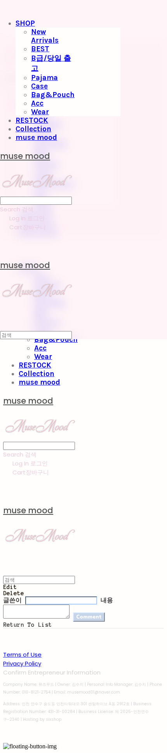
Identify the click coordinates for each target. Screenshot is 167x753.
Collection (33, 129)
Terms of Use (22, 654)
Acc (37, 103)
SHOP (25, 23)
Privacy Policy (22, 663)
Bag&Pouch (53, 95)
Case (39, 86)
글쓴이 (12, 600)
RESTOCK (32, 120)
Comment (89, 617)
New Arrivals (45, 36)
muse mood (36, 137)
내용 (107, 600)
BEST (40, 49)
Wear (40, 112)
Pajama (44, 77)
